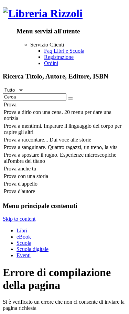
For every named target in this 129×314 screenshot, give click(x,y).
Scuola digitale (33, 249)
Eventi (24, 255)
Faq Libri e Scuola (64, 51)
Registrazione (59, 57)
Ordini (51, 63)
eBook (24, 237)
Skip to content (19, 219)
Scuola (24, 243)
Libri (22, 230)
